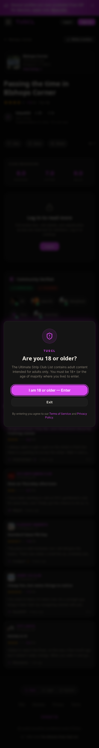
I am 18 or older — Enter (49, 390)
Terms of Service (60, 413)
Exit (49, 402)
